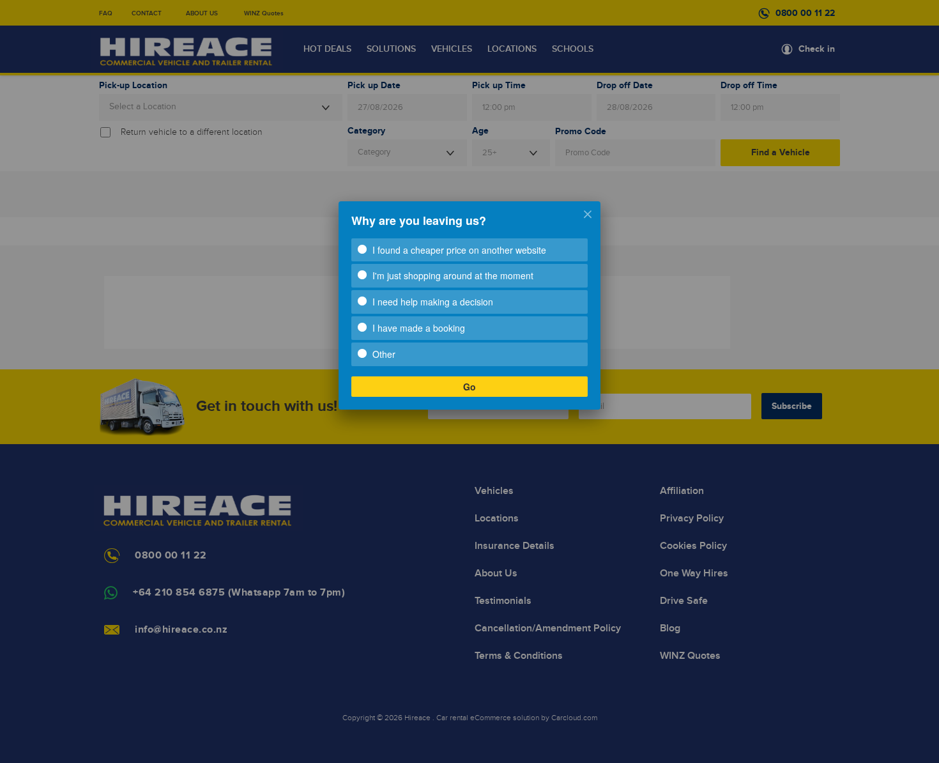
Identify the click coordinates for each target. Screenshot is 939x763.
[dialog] (469, 305)
